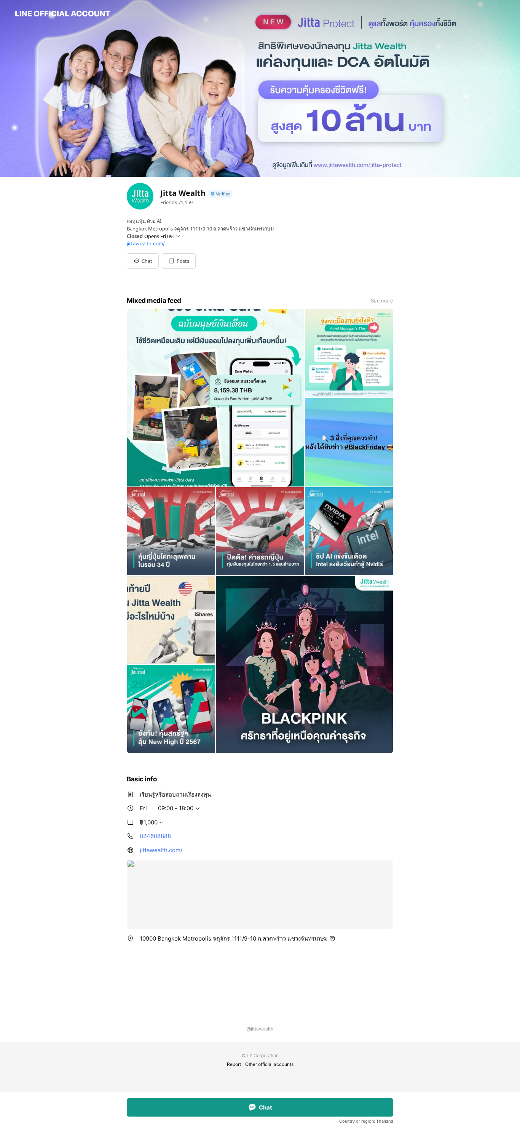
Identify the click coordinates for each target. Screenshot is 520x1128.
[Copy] (332, 938)
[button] (179, 261)
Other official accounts (269, 1064)
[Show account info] (220, 194)
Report (234, 1064)
